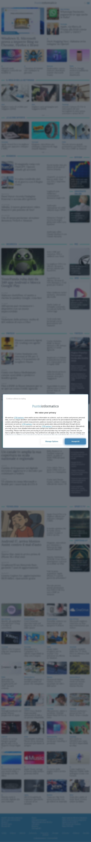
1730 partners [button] (19, 417)
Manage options (51, 441)
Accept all (75, 441)
